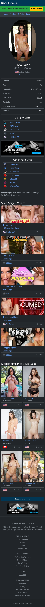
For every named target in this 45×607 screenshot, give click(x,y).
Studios (23, 545)
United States (36, 89)
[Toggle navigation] (41, 3)
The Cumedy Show (10, 317)
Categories (22, 548)
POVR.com (14, 126)
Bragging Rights (9, 348)
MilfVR (12, 133)
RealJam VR (14, 137)
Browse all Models (22, 499)
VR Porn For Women (23, 557)
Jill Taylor (6, 228)
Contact (22, 575)
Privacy (22, 586)
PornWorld (14, 171)
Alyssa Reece (8, 441)
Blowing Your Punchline (12, 286)
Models (22, 542)
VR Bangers (14, 129)
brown (39, 98)
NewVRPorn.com (9, 2)
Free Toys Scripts (22, 566)
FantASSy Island (9, 256)
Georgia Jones (30, 441)
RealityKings (15, 168)
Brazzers (13, 179)
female (39, 80)
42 (41, 85)
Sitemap (22, 583)
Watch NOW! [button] (36, 9)
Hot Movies (14, 164)
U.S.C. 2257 (22, 592)
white (40, 93)
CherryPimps (15, 175)
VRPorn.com (15, 122)
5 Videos (22, 74)
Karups (13, 182)
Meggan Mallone (32, 483)
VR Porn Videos (22, 539)
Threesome (7, 225)
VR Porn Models (35, 529)
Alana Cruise (8, 483)
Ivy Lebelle (29, 398)
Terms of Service (22, 589)
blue (40, 102)
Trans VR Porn (22, 560)
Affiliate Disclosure (22, 595)
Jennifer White (8, 398)
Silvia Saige (14, 228)
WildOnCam (14, 186)
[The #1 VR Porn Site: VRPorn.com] (22, 508)
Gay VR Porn (22, 563)
